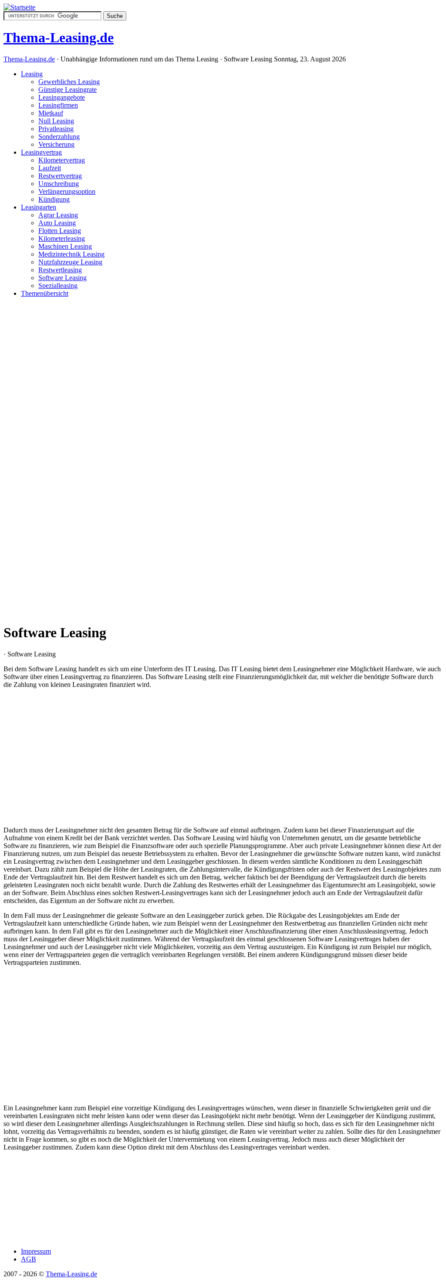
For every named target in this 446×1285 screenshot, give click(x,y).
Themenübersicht (44, 293)
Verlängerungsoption (66, 191)
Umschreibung (58, 183)
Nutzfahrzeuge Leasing (70, 262)
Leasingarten (38, 207)
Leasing (32, 74)
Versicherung (56, 144)
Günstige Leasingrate (67, 89)
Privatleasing (56, 128)
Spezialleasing (58, 285)
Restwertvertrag (60, 175)
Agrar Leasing (58, 215)
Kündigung (54, 199)
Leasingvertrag (41, 152)
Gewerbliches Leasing (69, 81)
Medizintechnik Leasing (71, 254)
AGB (28, 1259)
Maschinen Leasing (65, 246)
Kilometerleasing (61, 238)
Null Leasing (56, 121)
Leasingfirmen (58, 105)
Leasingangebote (61, 97)
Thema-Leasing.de (29, 59)
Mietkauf (50, 113)
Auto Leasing (57, 223)
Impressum (36, 1251)
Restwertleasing (60, 270)
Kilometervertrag (61, 160)
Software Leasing (62, 277)
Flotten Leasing (59, 230)
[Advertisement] (223, 435)
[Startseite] (19, 7)
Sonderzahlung (59, 136)
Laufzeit (49, 168)
